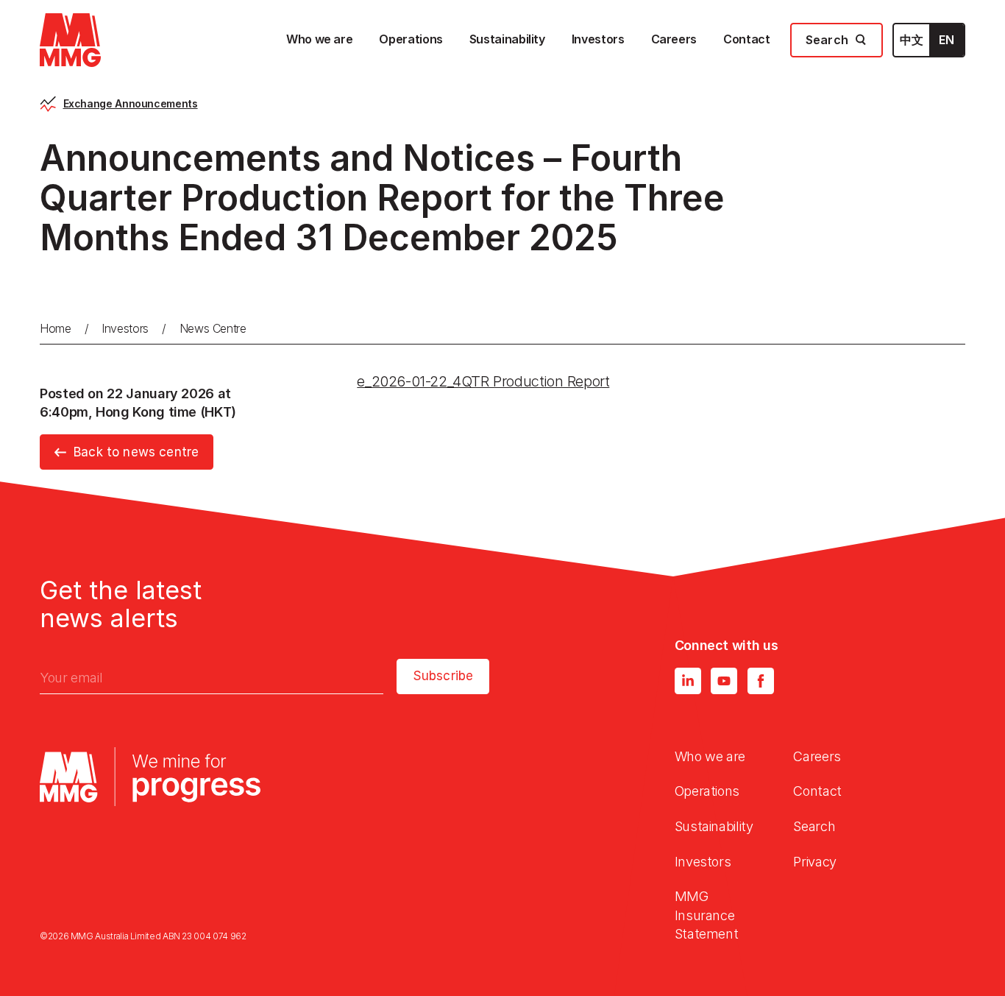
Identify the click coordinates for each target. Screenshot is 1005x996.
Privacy (814, 861)
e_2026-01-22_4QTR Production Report (483, 381)
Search (814, 826)
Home (55, 328)
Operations (707, 791)
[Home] (70, 40)
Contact (817, 791)
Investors (125, 328)
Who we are (710, 756)
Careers (816, 756)
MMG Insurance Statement (707, 915)
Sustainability (714, 826)
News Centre (213, 328)
